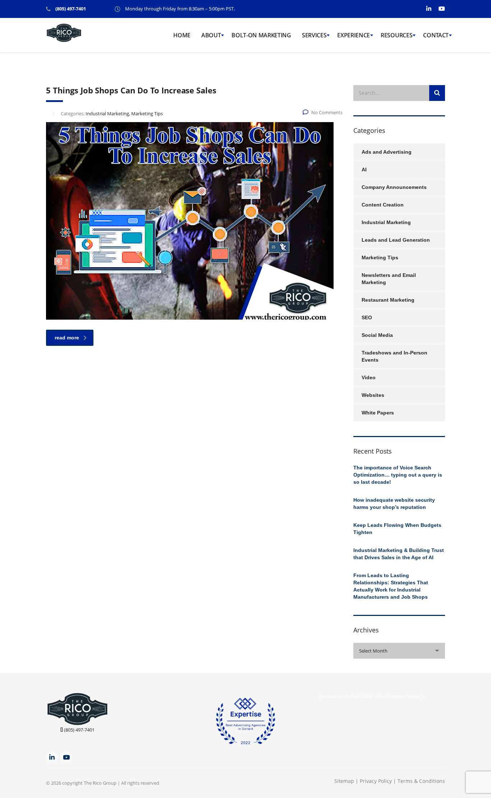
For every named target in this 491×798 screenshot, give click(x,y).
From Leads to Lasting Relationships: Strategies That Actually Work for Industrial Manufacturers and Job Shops (390, 586)
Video (369, 377)
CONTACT (436, 35)
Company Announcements (394, 187)
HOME (182, 35)
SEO (367, 317)
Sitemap (344, 781)
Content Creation (383, 205)
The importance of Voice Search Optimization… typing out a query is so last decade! (397, 475)
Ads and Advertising (387, 152)
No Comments (327, 112)
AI (364, 169)
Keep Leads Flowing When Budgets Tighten (397, 528)
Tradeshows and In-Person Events (394, 356)
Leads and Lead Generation (396, 240)
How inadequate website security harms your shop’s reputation (394, 503)
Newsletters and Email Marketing (389, 278)
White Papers (378, 413)
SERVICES (314, 35)
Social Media (377, 335)
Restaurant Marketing (388, 300)
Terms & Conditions (421, 781)
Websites (373, 395)
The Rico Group (100, 783)
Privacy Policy (376, 781)
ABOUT (211, 35)
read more (67, 337)
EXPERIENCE (353, 35)
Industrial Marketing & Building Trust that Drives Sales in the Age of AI (398, 553)
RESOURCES (396, 35)
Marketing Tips (380, 257)
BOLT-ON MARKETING (261, 35)
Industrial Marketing (386, 222)
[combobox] (399, 651)
